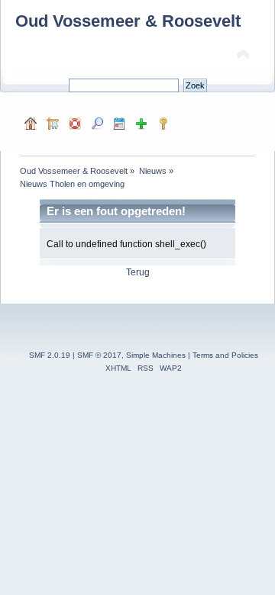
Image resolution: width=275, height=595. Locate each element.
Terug (138, 272)
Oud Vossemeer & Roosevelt (128, 21)
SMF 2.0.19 (49, 355)
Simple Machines (156, 355)
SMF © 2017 (99, 355)
